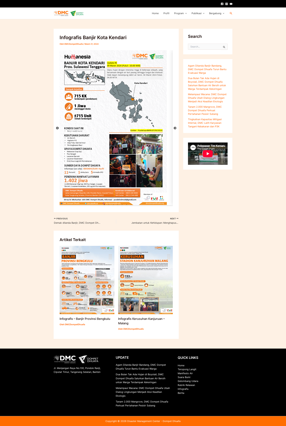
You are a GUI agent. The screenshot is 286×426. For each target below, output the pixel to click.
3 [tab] (113, 204)
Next (175, 128)
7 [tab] (131, 204)
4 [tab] (117, 204)
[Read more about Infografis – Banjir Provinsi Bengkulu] (87, 279)
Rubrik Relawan (186, 385)
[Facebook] (222, 4)
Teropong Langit (187, 369)
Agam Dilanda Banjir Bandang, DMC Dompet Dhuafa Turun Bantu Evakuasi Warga (207, 69)
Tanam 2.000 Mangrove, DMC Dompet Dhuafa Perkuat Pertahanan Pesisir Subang (205, 110)
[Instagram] (226, 4)
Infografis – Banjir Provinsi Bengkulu (85, 319)
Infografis (183, 388)
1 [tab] (104, 204)
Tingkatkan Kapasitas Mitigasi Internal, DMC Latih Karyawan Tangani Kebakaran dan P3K (205, 123)
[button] (185, 13)
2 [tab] (108, 204)
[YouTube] (231, 4)
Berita (181, 392)
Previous (57, 128)
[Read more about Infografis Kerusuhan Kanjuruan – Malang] (145, 279)
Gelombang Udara (188, 381)
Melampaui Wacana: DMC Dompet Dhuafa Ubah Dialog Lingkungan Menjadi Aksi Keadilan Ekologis (207, 98)
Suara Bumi (184, 377)
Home (155, 13)
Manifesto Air (185, 373)
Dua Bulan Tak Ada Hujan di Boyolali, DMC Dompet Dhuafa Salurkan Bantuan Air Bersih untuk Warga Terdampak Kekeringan (140, 378)
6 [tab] (126, 204)
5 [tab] (122, 204)
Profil (166, 13)
